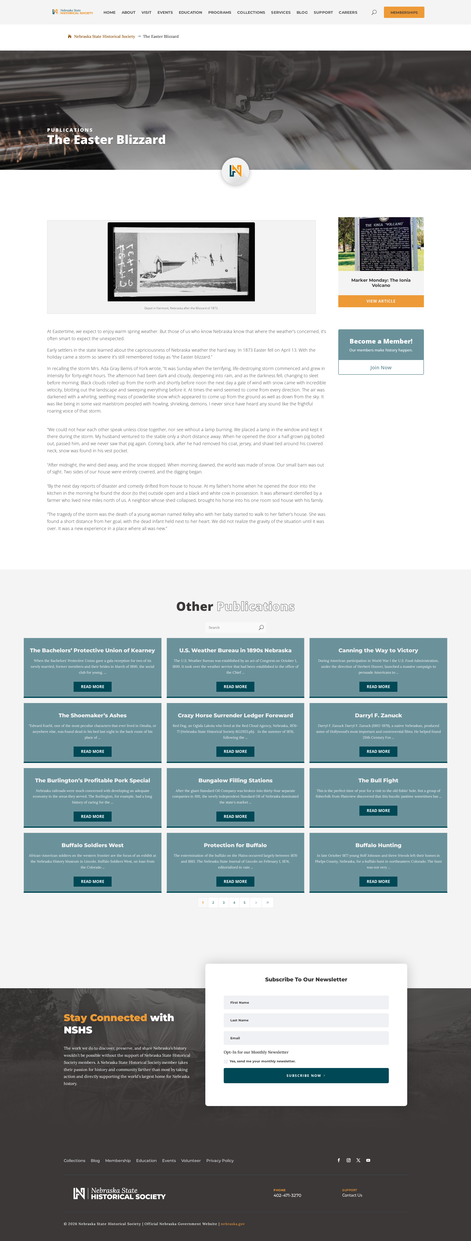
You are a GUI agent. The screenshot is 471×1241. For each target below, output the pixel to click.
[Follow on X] (358, 1160)
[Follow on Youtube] (368, 1160)
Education (146, 1160)
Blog (95, 1160)
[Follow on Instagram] (349, 1160)
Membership (118, 1160)
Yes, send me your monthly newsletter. (263, 1061)
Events (169, 1160)
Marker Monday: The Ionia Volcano (381, 283)
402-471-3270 (287, 1195)
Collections (74, 1160)
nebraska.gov (233, 1224)
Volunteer (191, 1160)
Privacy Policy (220, 1160)
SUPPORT (349, 1190)
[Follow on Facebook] (339, 1160)
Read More (92, 686)
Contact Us (352, 1195)
